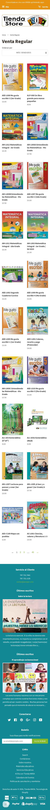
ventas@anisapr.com (25, 581)
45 (33, 552)
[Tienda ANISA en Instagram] (34, 720)
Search (25, 755)
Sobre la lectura (25, 596)
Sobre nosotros (25, 762)
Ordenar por (7, 47)
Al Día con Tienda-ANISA (25, 773)
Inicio (4, 35)
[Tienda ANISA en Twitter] (9, 720)
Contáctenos (25, 758)
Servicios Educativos (25, 770)
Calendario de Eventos (25, 777)
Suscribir (40, 741)
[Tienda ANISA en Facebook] (15, 720)
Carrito (45, 7)
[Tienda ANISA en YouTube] (40, 720)
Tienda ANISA (29, 789)
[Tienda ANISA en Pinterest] (21, 720)
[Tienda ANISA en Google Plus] (28, 720)
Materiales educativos (25, 766)
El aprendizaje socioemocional (25, 659)
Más (7, 7)
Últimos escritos (25, 590)
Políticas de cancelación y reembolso (25, 781)
